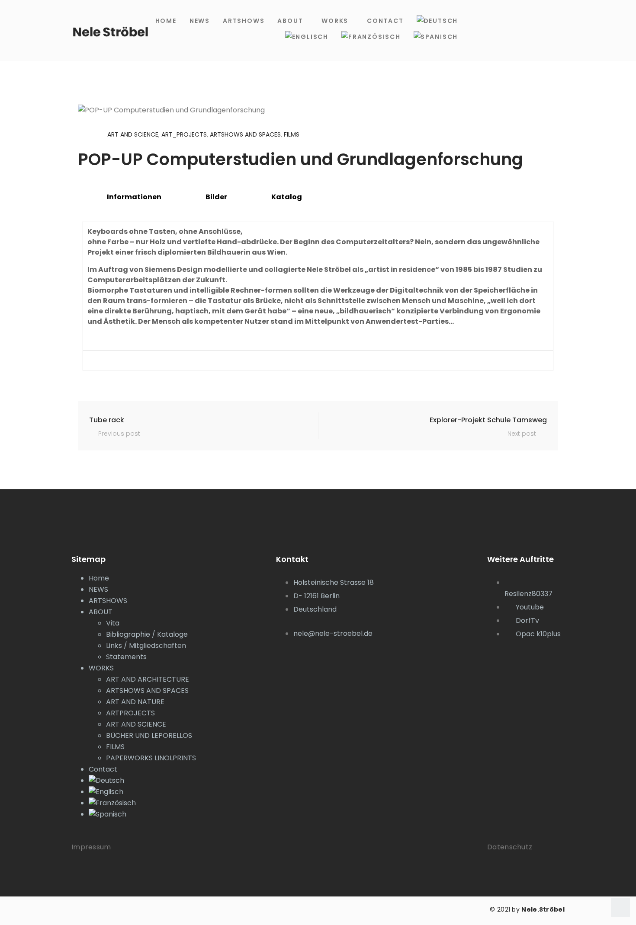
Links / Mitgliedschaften (146, 646)
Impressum (91, 847)
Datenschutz (509, 847)
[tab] (129, 197)
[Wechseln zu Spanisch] (435, 37)
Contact (385, 20)
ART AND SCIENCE (132, 134)
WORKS (334, 20)
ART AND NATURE (135, 702)
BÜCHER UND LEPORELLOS (149, 735)
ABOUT (290, 20)
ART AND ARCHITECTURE (147, 679)
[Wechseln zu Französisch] (371, 37)
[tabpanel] (318, 296)
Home (166, 20)
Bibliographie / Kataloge (147, 634)
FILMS (291, 134)
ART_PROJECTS (184, 134)
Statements (126, 657)
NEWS (200, 20)
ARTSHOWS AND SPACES (245, 134)
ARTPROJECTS (130, 713)
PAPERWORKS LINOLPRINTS (151, 758)
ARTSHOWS (243, 20)
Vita (112, 623)
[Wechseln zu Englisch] (307, 37)
